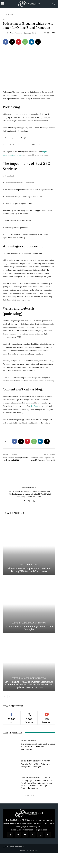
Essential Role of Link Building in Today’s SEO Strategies (29, 628)
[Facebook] (5, 42)
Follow (29, 713)
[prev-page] (4, 696)
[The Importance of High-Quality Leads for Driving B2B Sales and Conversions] (29, 546)
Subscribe (47, 713)
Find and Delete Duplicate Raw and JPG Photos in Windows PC (43, 459)
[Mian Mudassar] (5, 33)
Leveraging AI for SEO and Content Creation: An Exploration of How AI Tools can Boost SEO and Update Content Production (29, 684)
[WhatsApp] (25, 42)
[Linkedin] (31, 42)
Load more (28, 796)
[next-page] (9, 696)
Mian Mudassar (16, 33)
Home (5, 14)
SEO (11, 14)
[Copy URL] (38, 42)
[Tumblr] (40, 834)
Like (11, 713)
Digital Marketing (29, 565)
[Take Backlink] (29, 4)
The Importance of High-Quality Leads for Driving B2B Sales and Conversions (29, 570)
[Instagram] (29, 501)
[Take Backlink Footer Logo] (29, 813)
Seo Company (36, 406)
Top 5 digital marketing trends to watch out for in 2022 (15, 459)
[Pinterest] (18, 42)
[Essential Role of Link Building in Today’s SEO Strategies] (29, 604)
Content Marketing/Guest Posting (29, 623)
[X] (12, 42)
